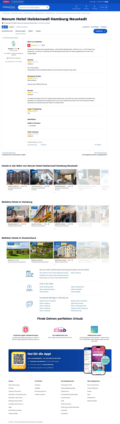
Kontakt (92, 1)
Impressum (64, 413)
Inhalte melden (13, 413)
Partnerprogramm (40, 391)
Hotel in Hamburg (45, 303)
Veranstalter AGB (66, 385)
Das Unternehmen (93, 385)
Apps (10, 407)
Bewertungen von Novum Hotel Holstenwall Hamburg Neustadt (55, 278)
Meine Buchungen (14, 385)
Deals (6, 1)
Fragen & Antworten (15, 391)
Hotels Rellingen (75, 292)
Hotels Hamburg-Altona (46, 287)
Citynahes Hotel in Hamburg (79, 308)
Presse (89, 391)
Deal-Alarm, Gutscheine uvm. (18, 394)
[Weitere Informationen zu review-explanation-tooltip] (26, 27)
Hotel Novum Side (76, 311)
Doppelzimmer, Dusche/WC (14, 61)
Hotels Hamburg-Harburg (47, 289)
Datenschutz (65, 391)
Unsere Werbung (92, 388)
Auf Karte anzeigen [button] (44, 23)
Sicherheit (64, 410)
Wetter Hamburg (76, 273)
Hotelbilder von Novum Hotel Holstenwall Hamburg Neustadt (55, 275)
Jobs (88, 394)
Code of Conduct (40, 394)
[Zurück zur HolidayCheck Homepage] (9, 7)
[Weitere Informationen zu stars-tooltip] (26, 186)
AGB (62, 401)
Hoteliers (37, 385)
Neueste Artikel (92, 401)
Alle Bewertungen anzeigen (11, 37)
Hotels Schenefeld (76, 289)
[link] (76, 7)
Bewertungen (21, 31)
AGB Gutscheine (66, 404)
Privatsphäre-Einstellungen (69, 394)
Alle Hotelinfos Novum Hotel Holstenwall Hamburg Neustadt (55, 273)
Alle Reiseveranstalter (15, 410)
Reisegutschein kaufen (15, 401)
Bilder (30, 31)
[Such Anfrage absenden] (47, 7)
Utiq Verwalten (65, 397)
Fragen (38, 31)
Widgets (37, 388)
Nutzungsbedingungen (68, 388)
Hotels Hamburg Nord (77, 287)
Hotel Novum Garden (77, 303)
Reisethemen (91, 397)
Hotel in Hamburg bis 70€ (78, 306)
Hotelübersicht (7, 31)
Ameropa (39, 142)
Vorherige (9, 153)
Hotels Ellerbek (44, 292)
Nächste (100, 153)
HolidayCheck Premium (16, 404)
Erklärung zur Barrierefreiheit (70, 407)
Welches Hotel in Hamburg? (48, 301)
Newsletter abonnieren (15, 397)
